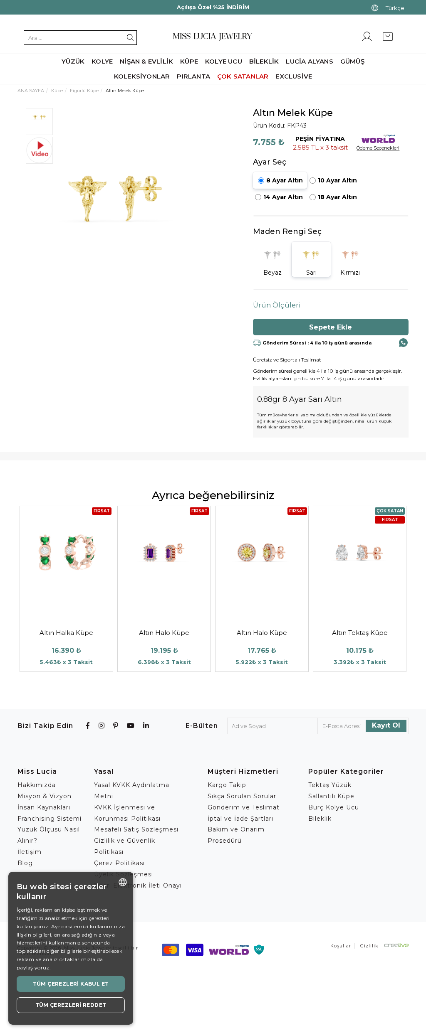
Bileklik (320, 818)
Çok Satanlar (242, 76)
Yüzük (73, 61)
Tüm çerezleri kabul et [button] (71, 984)
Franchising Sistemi (49, 818)
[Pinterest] (116, 726)
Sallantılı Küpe (331, 796)
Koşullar (340, 946)
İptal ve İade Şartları (240, 818)
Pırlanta (193, 76)
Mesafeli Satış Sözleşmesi (136, 829)
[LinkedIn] (146, 726)
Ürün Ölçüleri (277, 305)
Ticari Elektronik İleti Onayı (138, 885)
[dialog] (70, 948)
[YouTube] (131, 726)
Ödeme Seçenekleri (378, 148)
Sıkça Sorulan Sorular (242, 796)
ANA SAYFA (30, 90)
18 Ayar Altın (337, 197)
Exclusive (293, 76)
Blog (25, 863)
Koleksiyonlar (142, 76)
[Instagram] (101, 726)
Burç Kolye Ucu (333, 807)
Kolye (102, 61)
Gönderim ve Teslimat (244, 807)
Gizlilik (369, 946)
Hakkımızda (36, 785)
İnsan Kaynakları (43, 807)
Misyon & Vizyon (44, 796)
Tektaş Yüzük (330, 785)
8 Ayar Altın (284, 180)
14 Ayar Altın (283, 197)
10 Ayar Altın (337, 180)
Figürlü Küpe (84, 90)
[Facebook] (88, 726)
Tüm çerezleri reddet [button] (70, 1005)
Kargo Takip (227, 785)
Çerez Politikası (119, 863)
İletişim (29, 852)
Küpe (57, 90)
